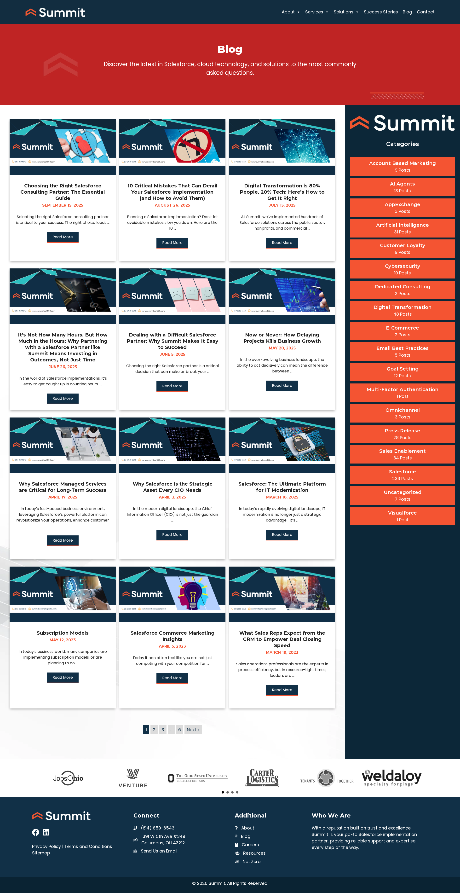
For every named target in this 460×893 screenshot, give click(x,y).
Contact (426, 12)
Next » (193, 730)
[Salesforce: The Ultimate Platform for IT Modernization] (282, 472)
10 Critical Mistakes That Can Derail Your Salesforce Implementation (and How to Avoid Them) (172, 192)
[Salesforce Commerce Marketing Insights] (172, 621)
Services (314, 12)
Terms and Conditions (88, 846)
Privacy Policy (46, 846)
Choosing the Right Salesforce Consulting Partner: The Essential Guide (62, 192)
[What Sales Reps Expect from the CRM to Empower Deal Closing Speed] (282, 621)
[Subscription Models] (63, 621)
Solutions (343, 12)
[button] (63, 237)
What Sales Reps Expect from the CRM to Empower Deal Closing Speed (282, 639)
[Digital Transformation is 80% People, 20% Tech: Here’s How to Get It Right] (282, 173)
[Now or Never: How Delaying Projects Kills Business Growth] (282, 322)
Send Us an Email (159, 851)
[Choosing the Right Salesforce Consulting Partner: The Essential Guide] (63, 173)
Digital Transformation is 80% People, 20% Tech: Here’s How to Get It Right (282, 192)
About (288, 12)
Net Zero (252, 861)
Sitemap (41, 853)
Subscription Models (63, 633)
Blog (407, 12)
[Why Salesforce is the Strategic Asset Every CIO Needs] (172, 472)
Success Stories (381, 12)
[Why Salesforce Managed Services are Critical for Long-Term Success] (63, 472)
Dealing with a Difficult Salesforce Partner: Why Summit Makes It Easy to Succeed (172, 341)
